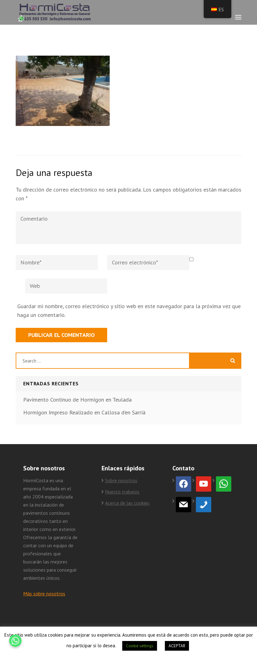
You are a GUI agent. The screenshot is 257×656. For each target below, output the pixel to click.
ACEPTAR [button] (177, 645)
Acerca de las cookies (127, 503)
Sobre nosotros (121, 480)
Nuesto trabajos (122, 491)
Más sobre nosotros (44, 593)
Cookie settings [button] (139, 645)
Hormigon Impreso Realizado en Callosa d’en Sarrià (84, 412)
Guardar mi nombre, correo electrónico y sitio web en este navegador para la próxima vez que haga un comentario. (129, 310)
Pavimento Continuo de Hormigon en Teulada (77, 399)
